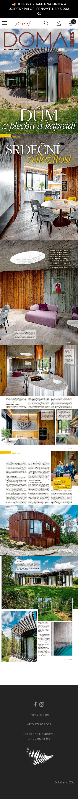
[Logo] (23, 23)
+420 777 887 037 (39, 724)
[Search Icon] (46, 23)
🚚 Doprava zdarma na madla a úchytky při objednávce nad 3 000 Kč (39, 9)
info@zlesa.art (39, 715)
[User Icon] (59, 23)
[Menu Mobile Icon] (4, 23)
